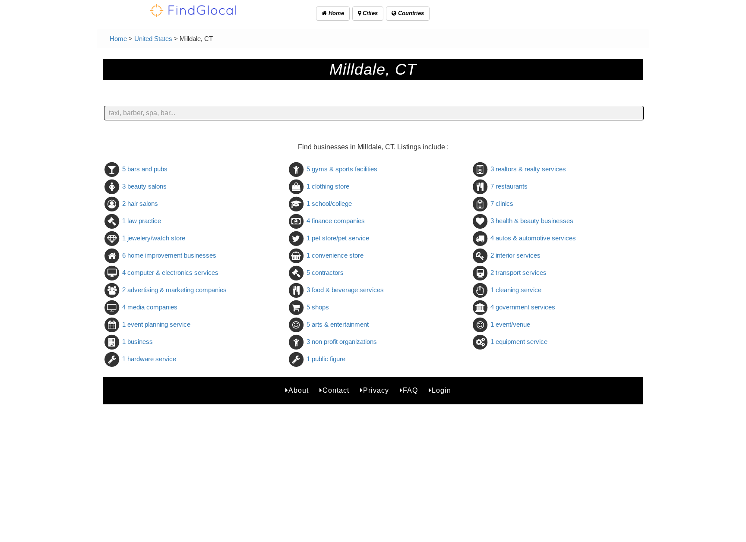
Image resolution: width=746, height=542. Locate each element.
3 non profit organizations (342, 341)
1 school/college (329, 203)
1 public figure (326, 358)
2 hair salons (140, 203)
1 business (137, 341)
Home (335, 13)
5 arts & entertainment (338, 324)
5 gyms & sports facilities (342, 169)
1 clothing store (328, 186)
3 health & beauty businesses (531, 220)
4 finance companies (336, 220)
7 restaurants (509, 186)
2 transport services (518, 272)
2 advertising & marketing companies (174, 289)
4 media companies (149, 307)
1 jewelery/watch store (153, 238)
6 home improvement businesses (169, 255)
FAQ (410, 390)
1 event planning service (156, 324)
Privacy (376, 390)
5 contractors (325, 272)
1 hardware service (149, 358)
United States (153, 38)
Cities (369, 13)
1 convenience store (335, 255)
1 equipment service (518, 341)
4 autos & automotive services (533, 238)
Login (441, 390)
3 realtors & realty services (528, 169)
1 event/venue (510, 324)
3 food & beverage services (345, 289)
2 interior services (515, 255)
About (298, 390)
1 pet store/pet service (338, 238)
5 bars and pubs (145, 169)
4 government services (522, 307)
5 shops (318, 307)
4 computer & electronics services (170, 272)
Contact (335, 390)
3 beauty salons (144, 186)
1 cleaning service (515, 289)
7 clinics (501, 203)
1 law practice (141, 220)
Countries (410, 13)
